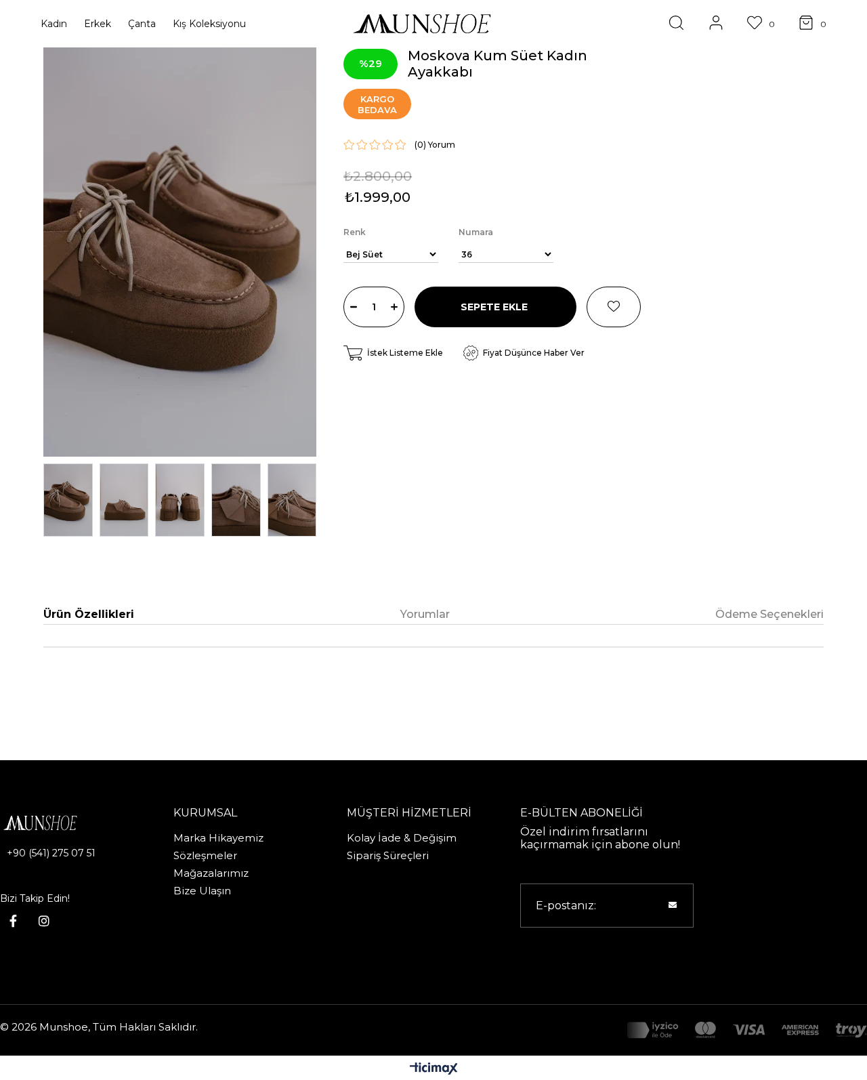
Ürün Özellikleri (88, 614)
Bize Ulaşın (202, 890)
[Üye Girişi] (716, 24)
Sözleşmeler (205, 855)
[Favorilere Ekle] (613, 307)
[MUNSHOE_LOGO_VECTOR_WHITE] (59, 823)
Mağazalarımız (211, 873)
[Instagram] (44, 921)
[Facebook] (13, 921)
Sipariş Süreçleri (388, 855)
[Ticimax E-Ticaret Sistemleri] (434, 1069)
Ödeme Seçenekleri (769, 614)
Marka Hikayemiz (218, 837)
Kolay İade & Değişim (402, 837)
